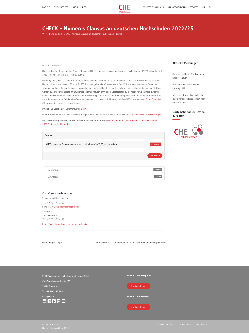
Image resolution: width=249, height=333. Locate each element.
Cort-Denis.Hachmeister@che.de (64, 206)
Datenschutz (185, 324)
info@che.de (48, 296)
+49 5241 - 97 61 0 (54, 291)
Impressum (202, 324)
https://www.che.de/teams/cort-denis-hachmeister (65, 224)
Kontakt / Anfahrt (165, 324)
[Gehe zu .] (43, 33)
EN (203, 7)
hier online (65, 124)
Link (85, 108)
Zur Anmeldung (138, 286)
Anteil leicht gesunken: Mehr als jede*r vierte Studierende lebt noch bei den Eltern (188, 99)
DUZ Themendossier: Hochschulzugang (144, 114)
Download (155, 144)
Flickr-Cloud (151, 99)
